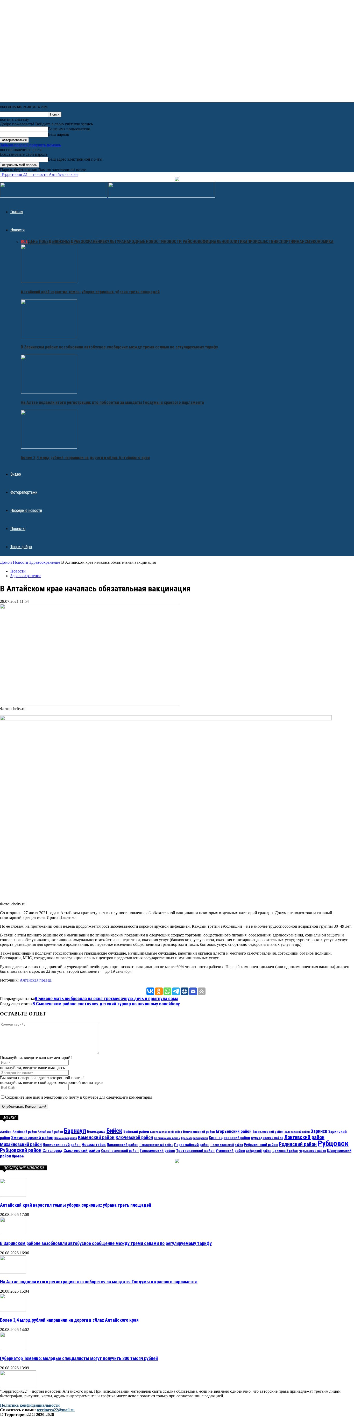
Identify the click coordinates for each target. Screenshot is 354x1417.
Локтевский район (304, 1137)
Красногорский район (194, 1138)
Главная (16, 211)
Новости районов (182, 241)
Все (24, 241)
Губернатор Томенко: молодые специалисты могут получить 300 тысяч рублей (79, 1358)
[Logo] (54, 196)
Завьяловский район (268, 1132)
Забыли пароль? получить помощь (30, 145)
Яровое (18, 1156)
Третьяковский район (195, 1150)
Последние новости (23, 1167)
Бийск (114, 1130)
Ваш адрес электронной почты (75, 159)
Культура (114, 241)
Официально (213, 241)
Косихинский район (167, 1138)
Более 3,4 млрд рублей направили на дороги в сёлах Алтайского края (85, 457)
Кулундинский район (267, 1138)
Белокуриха (96, 1131)
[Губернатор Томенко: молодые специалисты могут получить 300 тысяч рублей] (13, 1349)
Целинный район (285, 1151)
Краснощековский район (229, 1138)
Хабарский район (258, 1151)
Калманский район (65, 1138)
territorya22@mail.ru (56, 1410)
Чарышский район (312, 1151)
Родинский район (298, 1144)
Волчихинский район (199, 1131)
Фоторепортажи (23, 492)
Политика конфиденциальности (30, 1405)
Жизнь (61, 241)
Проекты (17, 528)
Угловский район (230, 1150)
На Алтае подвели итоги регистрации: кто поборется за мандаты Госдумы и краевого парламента (112, 402)
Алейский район (24, 1132)
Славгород (52, 1150)
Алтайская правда (36, 980)
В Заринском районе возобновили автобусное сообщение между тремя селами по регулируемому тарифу (119, 347)
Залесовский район (297, 1132)
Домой (6, 562)
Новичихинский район (62, 1144)
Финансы (300, 241)
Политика (237, 241)
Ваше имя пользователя (69, 129)
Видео (15, 474)
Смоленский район (81, 1150)
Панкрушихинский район (156, 1145)
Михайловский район (21, 1144)
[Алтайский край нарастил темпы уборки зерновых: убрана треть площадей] (49, 281)
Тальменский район (157, 1150)
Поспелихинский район (226, 1145)
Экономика (322, 241)
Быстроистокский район (166, 1132)
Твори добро (21, 546)
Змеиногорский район (32, 1137)
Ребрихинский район (261, 1145)
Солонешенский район (120, 1151)
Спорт (284, 241)
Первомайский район (191, 1145)
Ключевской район (134, 1137)
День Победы (41, 241)
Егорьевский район (233, 1131)
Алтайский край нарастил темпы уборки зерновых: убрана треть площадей (90, 291)
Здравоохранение (86, 241)
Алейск (5, 1131)
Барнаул (75, 1130)
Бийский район (136, 1131)
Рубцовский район (20, 1150)
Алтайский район (50, 1132)
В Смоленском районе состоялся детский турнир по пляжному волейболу (106, 1003)
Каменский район (96, 1137)
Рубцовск (333, 1143)
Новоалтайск (94, 1144)
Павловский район (122, 1144)
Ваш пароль (58, 134)
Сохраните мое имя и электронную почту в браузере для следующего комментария (78, 1097)
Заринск (319, 1131)
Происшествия (262, 241)
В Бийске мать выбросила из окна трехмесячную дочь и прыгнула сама (106, 998)
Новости (17, 229)
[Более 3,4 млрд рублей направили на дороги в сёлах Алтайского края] (49, 447)
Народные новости (144, 241)
